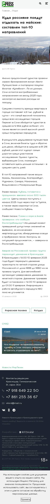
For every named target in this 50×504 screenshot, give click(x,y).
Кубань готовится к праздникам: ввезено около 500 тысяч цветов (24, 195)
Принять (25, 499)
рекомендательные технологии (15, 468)
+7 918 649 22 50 (22, 390)
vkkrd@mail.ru (14, 403)
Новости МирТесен (12, 367)
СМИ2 (5, 324)
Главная (6, 11)
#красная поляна (16, 310)
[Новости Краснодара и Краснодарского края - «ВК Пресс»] (8, 4)
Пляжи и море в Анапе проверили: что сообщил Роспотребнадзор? (22, 219)
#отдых (38, 310)
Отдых (15, 11)
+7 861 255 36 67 (22, 397)
